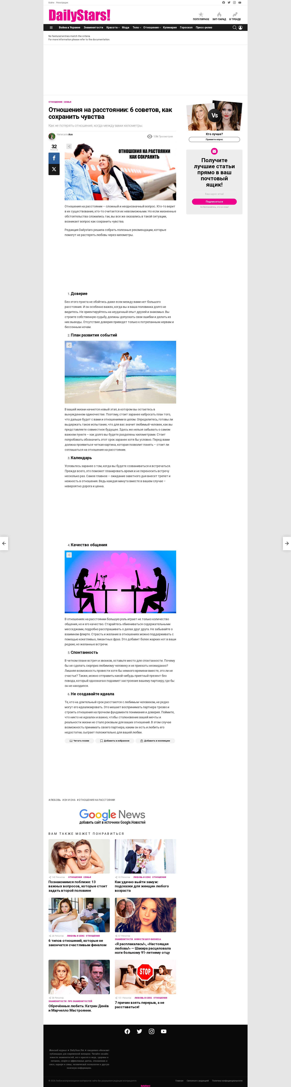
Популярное (201, 19)
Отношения (151, 27)
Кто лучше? (214, 134)
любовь (55, 800)
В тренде (235, 19)
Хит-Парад (219, 19)
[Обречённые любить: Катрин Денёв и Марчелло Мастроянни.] (79, 977)
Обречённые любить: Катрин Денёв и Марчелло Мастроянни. (78, 1008)
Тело (136, 27)
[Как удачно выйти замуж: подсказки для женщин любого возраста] (145, 856)
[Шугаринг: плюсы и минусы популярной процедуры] (4, 543)
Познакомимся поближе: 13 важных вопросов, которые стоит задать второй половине (77, 886)
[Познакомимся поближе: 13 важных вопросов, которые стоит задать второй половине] (79, 856)
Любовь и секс (142, 877)
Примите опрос (214, 139)
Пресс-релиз (204, 27)
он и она (69, 800)
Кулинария (170, 27)
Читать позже (81, 740)
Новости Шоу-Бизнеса (147, 939)
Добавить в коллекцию (157, 740)
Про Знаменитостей (80, 1001)
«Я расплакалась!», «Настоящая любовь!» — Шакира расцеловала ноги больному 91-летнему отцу (143, 948)
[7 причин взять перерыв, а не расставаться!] (145, 977)
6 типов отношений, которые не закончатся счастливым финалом (77, 943)
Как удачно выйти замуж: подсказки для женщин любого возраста (142, 886)
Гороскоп (186, 27)
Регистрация (62, 3)
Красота (112, 27)
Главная (179, 1081)
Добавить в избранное (116, 740)
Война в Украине (69, 27)
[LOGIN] (240, 27)
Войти (51, 3)
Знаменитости (93, 27)
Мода (125, 27)
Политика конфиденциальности (227, 1081)
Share (69, 146)
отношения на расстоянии (97, 800)
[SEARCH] (235, 27)
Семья (87, 877)
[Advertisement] (145, 69)
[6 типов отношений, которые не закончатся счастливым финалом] (79, 915)
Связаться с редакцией (198, 1081)
